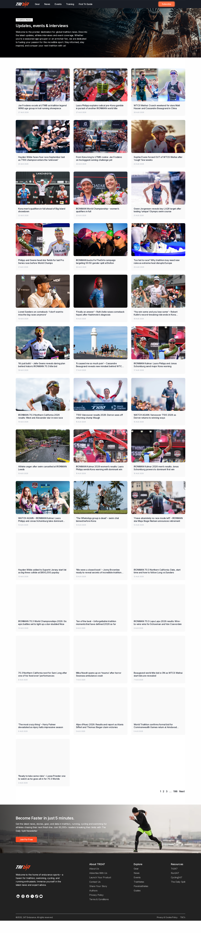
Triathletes (139, 881)
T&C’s (182, 917)
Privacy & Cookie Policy (167, 917)
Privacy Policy (96, 895)
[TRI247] (22, 4)
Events (58, 4)
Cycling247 (176, 877)
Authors (93, 890)
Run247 (175, 873)
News (47, 4)
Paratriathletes (141, 886)
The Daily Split (178, 881)
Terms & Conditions (99, 899)
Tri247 (174, 868)
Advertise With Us (98, 873)
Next (182, 791)
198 (175, 791)
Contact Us (94, 881)
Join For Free (178, 4)
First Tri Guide (85, 4)
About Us (94, 868)
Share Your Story (98, 886)
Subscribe (166, 4)
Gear (37, 4)
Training (70, 4)
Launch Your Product (100, 877)
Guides (137, 890)
